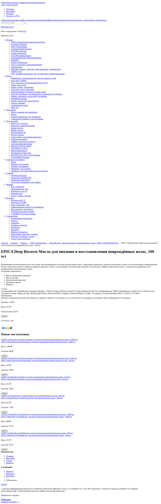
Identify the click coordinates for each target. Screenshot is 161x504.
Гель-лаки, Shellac (18, 80)
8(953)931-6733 (7, 27)
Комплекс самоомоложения (23, 126)
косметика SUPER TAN (21, 178)
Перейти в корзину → (10, 500)
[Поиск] (25, 23)
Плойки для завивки (20, 166)
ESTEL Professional (19, 62)
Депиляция (11, 110)
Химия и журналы (19, 225)
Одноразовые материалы (21, 218)
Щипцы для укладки (20, 164)
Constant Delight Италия (21, 49)
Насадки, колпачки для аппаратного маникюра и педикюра (36, 94)
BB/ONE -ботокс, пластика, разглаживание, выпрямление (36, 69)
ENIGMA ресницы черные (22, 212)
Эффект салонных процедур (23, 142)
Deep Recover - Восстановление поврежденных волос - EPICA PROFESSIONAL (83, 243)
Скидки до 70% (12, 16)
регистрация (12, 5)
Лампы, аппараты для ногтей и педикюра (29, 96)
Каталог (14, 243)
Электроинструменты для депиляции (27, 119)
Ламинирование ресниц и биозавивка (27, 207)
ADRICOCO (16, 71)
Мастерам (10, 458)
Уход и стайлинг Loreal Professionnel (26, 65)
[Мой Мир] (11, 328)
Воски (13, 114)
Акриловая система (19, 105)
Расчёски (15, 230)
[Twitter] (6, 328)
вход (3, 5)
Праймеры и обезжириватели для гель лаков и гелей (33, 78)
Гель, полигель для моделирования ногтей (29, 83)
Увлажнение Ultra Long (21, 153)
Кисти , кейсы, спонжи (21, 196)
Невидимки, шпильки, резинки (24, 234)
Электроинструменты (15, 160)
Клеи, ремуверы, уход (20, 205)
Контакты (10, 476)
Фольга (14, 221)
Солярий (10, 173)
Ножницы (15, 227)
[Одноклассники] (8, 328)
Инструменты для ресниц (22, 209)
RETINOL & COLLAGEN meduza (25, 155)
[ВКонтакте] (3, 328)
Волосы (9, 40)
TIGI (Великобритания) (21, 56)
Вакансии (10, 474)
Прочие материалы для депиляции (26, 117)
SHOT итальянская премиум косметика (28, 42)
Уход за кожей (12, 121)
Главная (4, 243)
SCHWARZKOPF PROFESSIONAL (26, 58)
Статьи (9, 461)
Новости (9, 463)
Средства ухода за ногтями (22, 90)
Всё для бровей (17, 187)
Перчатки (15, 223)
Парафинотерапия (19, 99)
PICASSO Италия (18, 51)
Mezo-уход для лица (19, 123)
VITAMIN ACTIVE (19, 148)
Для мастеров (12, 216)
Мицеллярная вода (19, 151)
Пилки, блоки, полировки (22, 87)
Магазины (10, 11)
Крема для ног (17, 130)
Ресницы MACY (18, 200)
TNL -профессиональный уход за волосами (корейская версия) (38, 74)
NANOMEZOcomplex (20, 157)
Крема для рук (17, 128)
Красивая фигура (18, 132)
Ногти (8, 76)
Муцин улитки (17, 135)
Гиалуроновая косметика (21, 144)
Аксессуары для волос (20, 239)
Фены (13, 162)
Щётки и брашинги (19, 232)
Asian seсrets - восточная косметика (26, 137)
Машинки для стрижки (21, 169)
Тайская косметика (19, 139)
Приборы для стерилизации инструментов (29, 171)
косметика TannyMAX (20, 180)
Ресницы (10, 198)
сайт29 (4, 484)
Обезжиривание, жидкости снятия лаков (28, 92)
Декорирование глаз (19, 189)
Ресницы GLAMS (18, 203)
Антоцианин (16, 67)
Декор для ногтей (18, 85)
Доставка (10, 9)
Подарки (10, 14)
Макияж (9, 184)
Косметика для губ (19, 191)
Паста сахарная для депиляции (24, 112)
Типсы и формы (18, 103)
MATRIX (15, 60)
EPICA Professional (19, 47)
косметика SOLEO (19, 175)
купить (4, 316)
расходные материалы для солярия (26, 182)
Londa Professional (18, 53)
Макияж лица (17, 193)
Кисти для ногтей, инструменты (25, 101)
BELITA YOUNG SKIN (21, 146)
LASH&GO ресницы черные (23, 214)
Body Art (14, 108)
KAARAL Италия (18, 44)
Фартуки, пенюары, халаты (23, 236)
